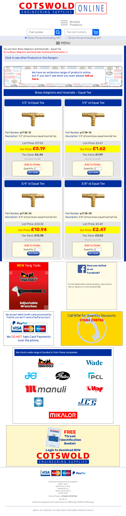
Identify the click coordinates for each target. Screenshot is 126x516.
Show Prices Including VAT (84, 37)
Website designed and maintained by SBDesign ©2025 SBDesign (63, 502)
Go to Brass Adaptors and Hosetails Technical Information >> (36, 52)
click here (105, 284)
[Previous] (10, 272)
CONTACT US (49, 510)
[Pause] (46, 307)
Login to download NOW (63, 450)
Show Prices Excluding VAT (44, 37)
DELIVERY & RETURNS (67, 510)
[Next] (46, 272)
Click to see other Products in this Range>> (31, 57)
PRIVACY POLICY (86, 510)
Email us (63, 499)
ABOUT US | (38, 510)
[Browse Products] (64, 23)
